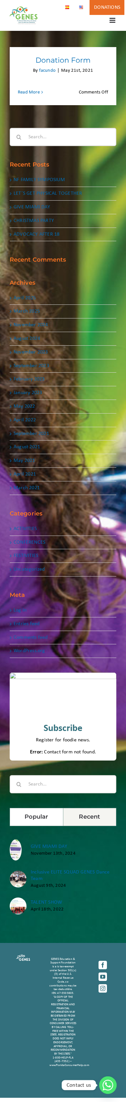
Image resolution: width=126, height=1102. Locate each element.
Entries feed (26, 623)
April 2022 (25, 420)
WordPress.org (29, 650)
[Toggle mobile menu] (113, 20)
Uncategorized (29, 569)
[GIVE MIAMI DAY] (16, 842)
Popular (36, 816)
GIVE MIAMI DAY (32, 207)
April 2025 (25, 298)
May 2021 (24, 460)
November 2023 (31, 352)
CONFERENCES (29, 542)
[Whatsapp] (108, 1085)
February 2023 (29, 379)
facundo (47, 70)
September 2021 (31, 433)
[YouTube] (103, 976)
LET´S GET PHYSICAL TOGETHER (48, 193)
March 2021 (27, 487)
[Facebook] (103, 965)
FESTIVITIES (26, 555)
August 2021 (27, 447)
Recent (89, 816)
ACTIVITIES (25, 528)
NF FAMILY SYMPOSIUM (39, 179)
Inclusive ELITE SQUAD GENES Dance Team (70, 875)
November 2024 (31, 325)
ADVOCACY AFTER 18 (36, 234)
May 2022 (24, 406)
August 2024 (27, 338)
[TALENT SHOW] (18, 900)
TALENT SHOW (46, 902)
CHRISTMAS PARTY (34, 220)
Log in (20, 610)
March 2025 (27, 311)
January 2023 (28, 392)
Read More (29, 92)
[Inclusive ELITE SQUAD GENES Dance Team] (18, 873)
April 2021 (25, 474)
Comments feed (31, 637)
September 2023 (31, 365)
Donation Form (63, 60)
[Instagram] (103, 988)
